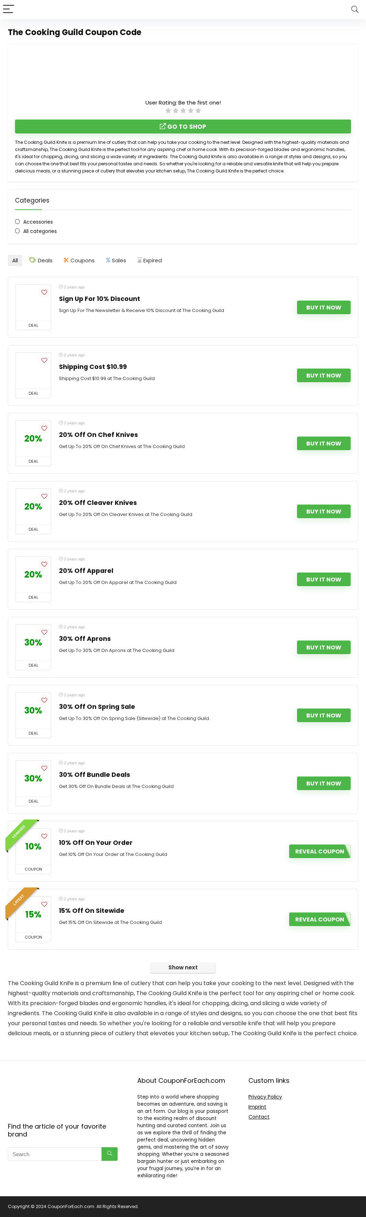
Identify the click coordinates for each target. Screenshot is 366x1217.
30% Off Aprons (85, 638)
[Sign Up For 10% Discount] (33, 303)
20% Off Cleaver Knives (98, 502)
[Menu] (8, 9)
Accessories (38, 221)
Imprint (257, 1106)
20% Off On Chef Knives (98, 434)
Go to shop (186, 126)
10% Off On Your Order (96, 842)
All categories (40, 231)
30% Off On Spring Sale (97, 706)
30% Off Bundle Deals (94, 774)
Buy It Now (323, 307)
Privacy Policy (265, 1096)
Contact (258, 1116)
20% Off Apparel (86, 570)
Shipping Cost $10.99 (93, 366)
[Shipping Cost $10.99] (33, 371)
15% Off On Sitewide (91, 910)
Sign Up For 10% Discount (99, 298)
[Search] (354, 9)
